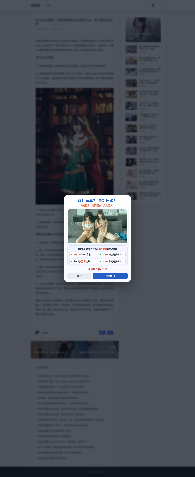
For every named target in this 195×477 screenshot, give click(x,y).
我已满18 (110, 275)
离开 (79, 275)
